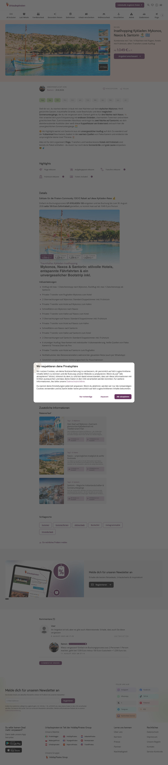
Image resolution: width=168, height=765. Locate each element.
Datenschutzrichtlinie (75, 381)
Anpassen (104, 396)
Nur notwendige (85, 396)
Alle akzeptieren (123, 396)
